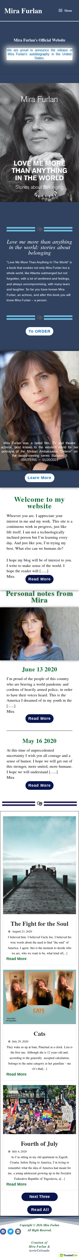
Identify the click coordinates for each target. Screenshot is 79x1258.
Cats (39, 1033)
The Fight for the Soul (39, 923)
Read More (16, 959)
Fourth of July (39, 1143)
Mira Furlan (23, 10)
